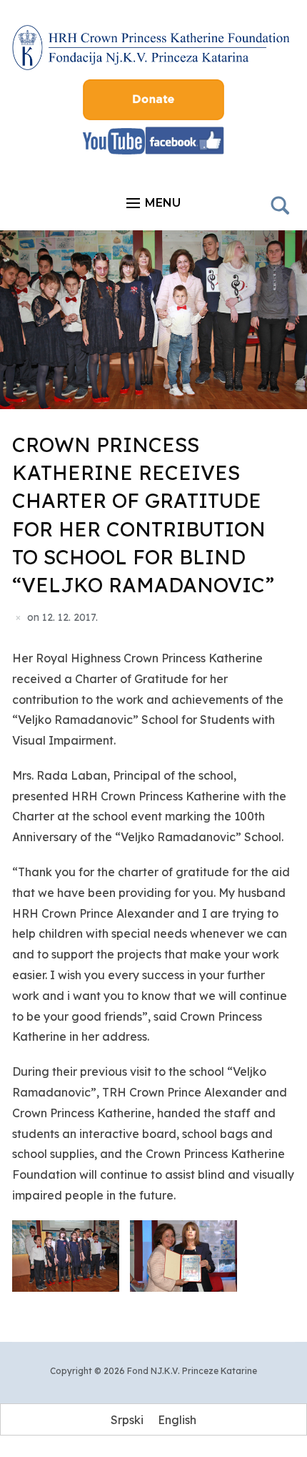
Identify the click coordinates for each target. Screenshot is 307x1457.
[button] (153, 203)
